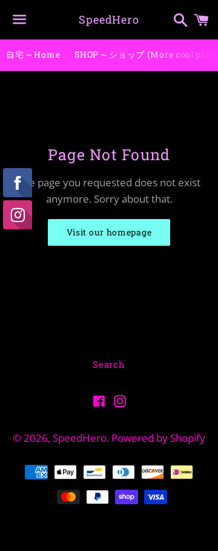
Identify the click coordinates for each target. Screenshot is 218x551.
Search (109, 364)
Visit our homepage (109, 232)
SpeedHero (109, 19)
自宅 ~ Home (33, 54)
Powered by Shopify (158, 438)
